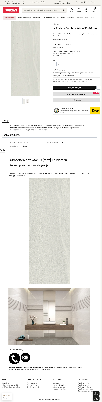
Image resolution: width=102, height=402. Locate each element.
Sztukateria (36, 17)
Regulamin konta (83, 383)
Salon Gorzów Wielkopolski (10, 385)
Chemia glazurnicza (49, 17)
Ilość (54, 61)
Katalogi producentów (60, 387)
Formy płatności (32, 385)
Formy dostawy (57, 55)
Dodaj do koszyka (74, 87)
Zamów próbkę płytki (59, 385)
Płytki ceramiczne (9, 17)
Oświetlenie (61, 17)
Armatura (80, 17)
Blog (92, 17)
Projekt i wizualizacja (24, 17)
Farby (87, 17)
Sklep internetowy (49, 399)
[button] (64, 10)
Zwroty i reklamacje (33, 387)
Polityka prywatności (84, 387)
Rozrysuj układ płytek (75, 94)
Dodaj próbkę (77, 100)
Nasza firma (5, 383)
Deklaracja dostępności (85, 391)
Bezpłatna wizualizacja (60, 389)
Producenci (56, 383)
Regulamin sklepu (83, 385)
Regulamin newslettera (85, 389)
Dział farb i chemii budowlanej (11, 387)
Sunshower (70, 17)
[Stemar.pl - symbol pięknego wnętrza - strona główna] (11, 10)
